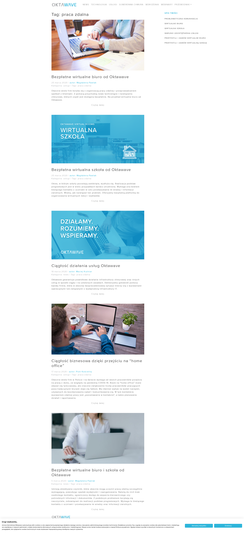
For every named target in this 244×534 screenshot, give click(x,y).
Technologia (99, 5)
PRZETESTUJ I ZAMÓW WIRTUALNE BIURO (185, 38)
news (66, 275)
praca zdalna (84, 86)
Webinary (167, 5)
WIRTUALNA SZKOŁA (175, 28)
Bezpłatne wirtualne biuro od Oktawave (90, 77)
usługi (66, 86)
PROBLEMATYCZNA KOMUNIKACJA (181, 19)
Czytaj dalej (97, 105)
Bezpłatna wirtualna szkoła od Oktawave (91, 170)
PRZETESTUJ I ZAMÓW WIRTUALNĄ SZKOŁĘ (186, 43)
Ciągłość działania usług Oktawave (85, 266)
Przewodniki (182, 5)
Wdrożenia (152, 5)
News (86, 5)
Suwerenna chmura (131, 5)
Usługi (113, 5)
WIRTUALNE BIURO (174, 24)
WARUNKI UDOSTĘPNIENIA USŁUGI (182, 33)
